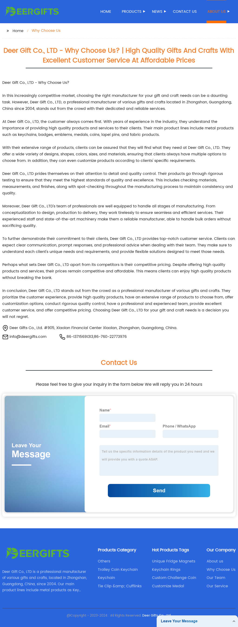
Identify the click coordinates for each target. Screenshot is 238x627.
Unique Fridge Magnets (173, 561)
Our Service (217, 586)
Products (131, 12)
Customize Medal (168, 586)
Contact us (185, 12)
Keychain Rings (166, 569)
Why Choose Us (221, 570)
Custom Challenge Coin (174, 578)
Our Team (216, 578)
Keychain (106, 578)
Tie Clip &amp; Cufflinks (120, 586)
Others (104, 561)
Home (105, 12)
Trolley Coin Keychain (118, 569)
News (157, 12)
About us (216, 12)
